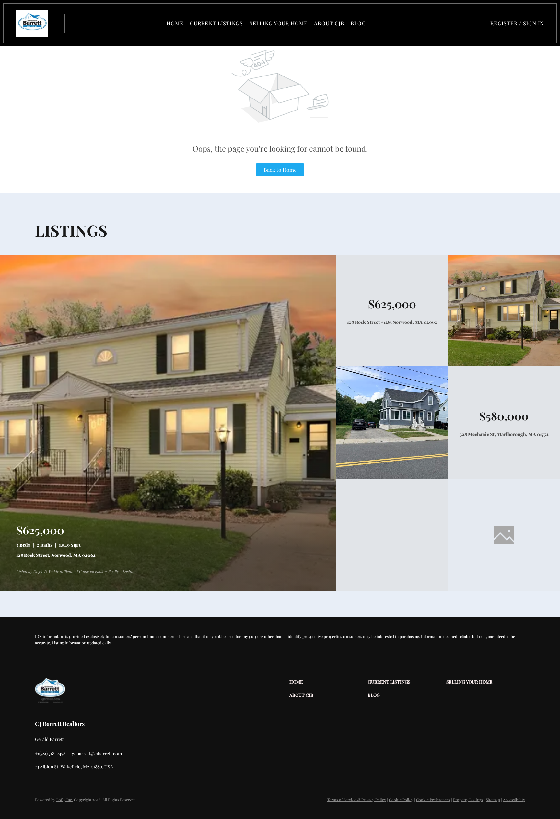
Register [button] (504, 23)
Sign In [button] (533, 23)
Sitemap (493, 799)
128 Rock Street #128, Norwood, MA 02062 (392, 322)
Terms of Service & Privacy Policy (356, 799)
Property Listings (468, 799)
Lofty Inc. (64, 799)
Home (175, 23)
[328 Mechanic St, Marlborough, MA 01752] (392, 477)
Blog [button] (358, 23)
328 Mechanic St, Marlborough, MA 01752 (504, 434)
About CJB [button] (329, 23)
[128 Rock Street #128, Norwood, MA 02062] (504, 364)
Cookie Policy (401, 799)
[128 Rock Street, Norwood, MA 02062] (168, 589)
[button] (32, 23)
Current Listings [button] (216, 23)
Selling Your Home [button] (279, 23)
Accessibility (514, 799)
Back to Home (280, 169)
